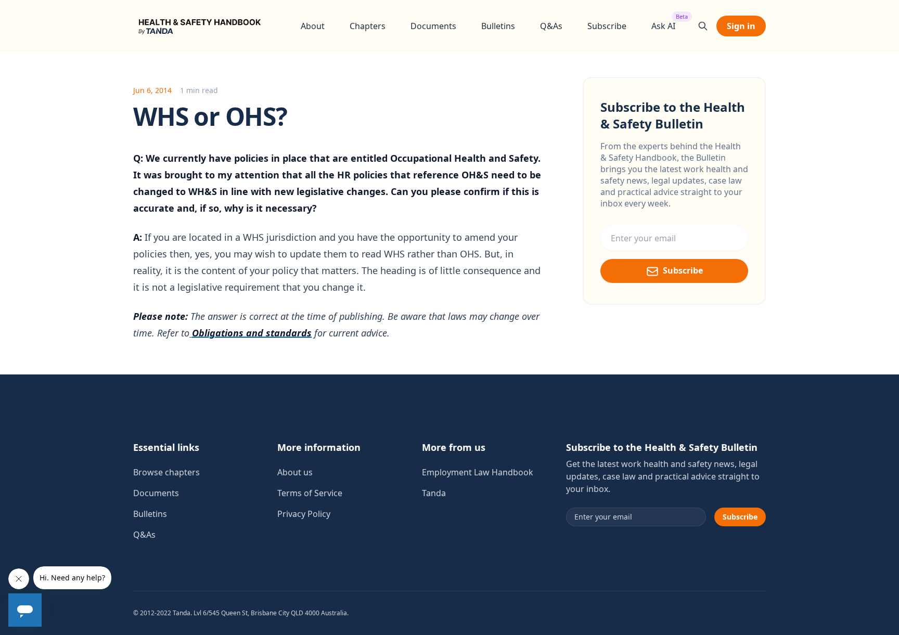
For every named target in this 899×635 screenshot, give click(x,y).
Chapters (368, 26)
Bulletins (498, 26)
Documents (433, 26)
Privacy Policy (303, 514)
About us (295, 472)
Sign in (741, 26)
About (313, 26)
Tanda (434, 493)
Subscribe (606, 26)
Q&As (551, 26)
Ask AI (663, 26)
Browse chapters (166, 472)
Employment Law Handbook (477, 472)
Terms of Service (309, 493)
